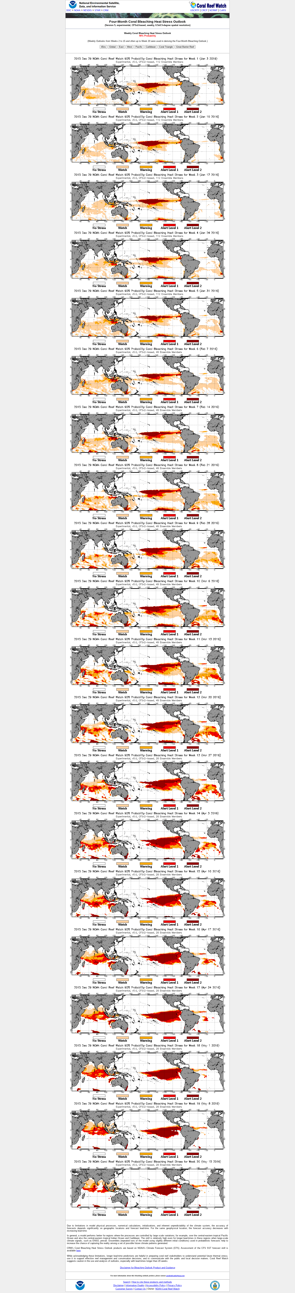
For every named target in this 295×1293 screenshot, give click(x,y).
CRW (105, 10)
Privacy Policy (174, 1285)
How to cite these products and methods (152, 1282)
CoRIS (223, 10)
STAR (97, 10)
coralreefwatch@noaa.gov (175, 1276)
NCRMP (213, 10)
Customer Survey (124, 1289)
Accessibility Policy (156, 1285)
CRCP (204, 10)
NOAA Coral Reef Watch (167, 1289)
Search (126, 1282)
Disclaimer (118, 1285)
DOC (68, 10)
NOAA (77, 10)
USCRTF (194, 10)
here (78, 1250)
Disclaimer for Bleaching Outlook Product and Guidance (147, 1267)
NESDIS (87, 10)
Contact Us (140, 1289)
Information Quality (135, 1285)
